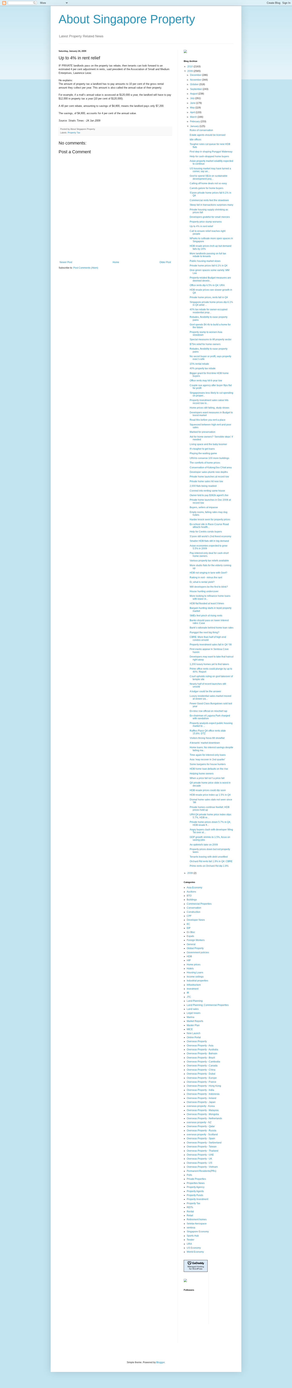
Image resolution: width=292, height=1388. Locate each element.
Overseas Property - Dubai (201, 1073)
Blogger (160, 1362)
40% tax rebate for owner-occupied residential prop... (208, 311)
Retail (190, 1215)
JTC (189, 997)
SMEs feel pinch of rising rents (206, 615)
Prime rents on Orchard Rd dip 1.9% (209, 866)
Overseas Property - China (201, 1069)
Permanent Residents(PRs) (201, 1171)
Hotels (190, 968)
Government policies (198, 952)
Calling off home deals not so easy (208, 183)
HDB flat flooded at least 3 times (207, 603)
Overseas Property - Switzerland (204, 1142)
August (194, 93)
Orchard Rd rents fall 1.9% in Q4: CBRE (211, 861)
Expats (190, 936)
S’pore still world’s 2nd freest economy (210, 536)
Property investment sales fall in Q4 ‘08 (211, 644)
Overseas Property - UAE (200, 1154)
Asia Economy (194, 887)
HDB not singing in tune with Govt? (208, 572)
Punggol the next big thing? (204, 632)
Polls (189, 1175)
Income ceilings (195, 976)
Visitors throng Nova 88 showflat (207, 738)
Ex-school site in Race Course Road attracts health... (209, 525)
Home (116, 262)
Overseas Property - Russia (201, 1130)
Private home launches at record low (209, 476)
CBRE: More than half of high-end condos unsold (208, 638)
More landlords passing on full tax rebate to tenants (208, 255)
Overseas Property (197, 1041)
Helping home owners (202, 773)
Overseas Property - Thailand (202, 1150)
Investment (192, 988)
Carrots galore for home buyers (206, 188)
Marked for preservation (202, 432)
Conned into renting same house (207, 490)
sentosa (191, 1227)
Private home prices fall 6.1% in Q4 (208, 265)
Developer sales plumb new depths (209, 472)
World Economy (195, 1251)
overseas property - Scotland (202, 1134)
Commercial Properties (199, 903)
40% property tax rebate (203, 368)
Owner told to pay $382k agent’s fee (209, 495)
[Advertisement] (115, 250)
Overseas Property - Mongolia (203, 1114)
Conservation (194, 907)
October (194, 84)
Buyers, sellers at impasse (204, 507)
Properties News (196, 1183)
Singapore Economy (198, 1231)
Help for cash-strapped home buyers (209, 156)
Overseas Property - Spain (201, 1138)
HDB (189, 956)
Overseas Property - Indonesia (203, 1094)
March (193, 117)
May (192, 107)
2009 (190, 71)
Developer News (196, 920)
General (191, 944)
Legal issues (193, 1013)
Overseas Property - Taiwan (202, 1146)
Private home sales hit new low (206, 481)
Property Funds (195, 1195)
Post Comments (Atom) (85, 267)
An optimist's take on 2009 (204, 844)
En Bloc (191, 932)
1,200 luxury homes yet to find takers (209, 664)
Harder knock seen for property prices (210, 519)
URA (189, 1243)
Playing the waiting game (203, 453)
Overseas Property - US (199, 1162)
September (196, 89)
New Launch (193, 1033)
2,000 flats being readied (203, 486)
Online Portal (194, 1037)
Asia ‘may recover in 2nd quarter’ (207, 759)
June (193, 103)
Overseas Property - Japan (201, 1102)
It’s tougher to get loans (202, 448)
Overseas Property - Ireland (201, 1098)
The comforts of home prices (205, 462)
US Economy (194, 1247)
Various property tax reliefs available (209, 560)
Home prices (193, 964)
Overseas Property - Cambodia (203, 1061)
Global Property (195, 948)
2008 (190, 873)
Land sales (193, 1009)
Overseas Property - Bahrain (202, 1053)
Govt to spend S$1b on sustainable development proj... (208, 177)
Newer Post (66, 262)
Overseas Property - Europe (202, 1078)
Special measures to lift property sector (210, 339)
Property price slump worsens (206, 221)
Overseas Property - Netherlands (204, 1118)
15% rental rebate (199, 363)
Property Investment (197, 1199)
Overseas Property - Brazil (201, 1057)
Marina (190, 1017)
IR (188, 992)
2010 (190, 66)
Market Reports (195, 1021)
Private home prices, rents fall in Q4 (209, 297)
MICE (190, 1029)
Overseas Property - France (201, 1082)
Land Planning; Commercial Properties (208, 1005)
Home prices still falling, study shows (209, 407)
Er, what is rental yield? (202, 582)
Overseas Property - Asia (200, 1045)
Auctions (191, 891)
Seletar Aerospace (197, 1223)
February (195, 121)
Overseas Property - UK (199, 1158)
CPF (189, 916)
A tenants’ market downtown (205, 742)
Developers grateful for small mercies (210, 217)
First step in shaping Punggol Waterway (211, 151)
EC (188, 924)
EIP (188, 928)
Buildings (192, 899)
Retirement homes (197, 1219)
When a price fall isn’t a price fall (207, 778)
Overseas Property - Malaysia (203, 1110)
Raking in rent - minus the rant (206, 577)
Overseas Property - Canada (202, 1065)
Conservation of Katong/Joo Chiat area (211, 467)
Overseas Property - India (200, 1090)
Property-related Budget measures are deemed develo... (210, 279)
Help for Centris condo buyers (206, 531)
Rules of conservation (201, 130)
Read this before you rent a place (207, 419)
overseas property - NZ (199, 1122)
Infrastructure (194, 984)
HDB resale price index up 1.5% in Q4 (210, 794)
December (196, 75)
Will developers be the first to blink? (209, 586)
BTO (189, 895)
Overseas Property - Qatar (201, 1126)
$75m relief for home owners (205, 344)
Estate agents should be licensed (207, 135)
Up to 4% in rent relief (201, 226)
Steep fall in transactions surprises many (211, 204)
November (196, 79)
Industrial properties (197, 980)
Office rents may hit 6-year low (206, 380)
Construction (193, 912)
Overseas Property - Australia (202, 1049)
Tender (190, 1239)
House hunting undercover (204, 591)
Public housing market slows (205, 261)
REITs (190, 1207)
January (194, 126)
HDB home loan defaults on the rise (209, 768)
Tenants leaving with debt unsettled (209, 856)
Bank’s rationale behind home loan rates (211, 627)
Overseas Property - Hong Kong (204, 1085)
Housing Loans (195, 972)
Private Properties (196, 1179)
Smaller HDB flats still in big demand (209, 541)
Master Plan (193, 1025)
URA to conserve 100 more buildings (209, 458)
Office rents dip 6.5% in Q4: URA (207, 285)
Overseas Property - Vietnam (202, 1166)
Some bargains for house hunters (208, 764)
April (193, 112)
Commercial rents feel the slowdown (209, 200)
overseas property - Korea (201, 1106)
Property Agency (195, 1187)
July (192, 98)
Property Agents (195, 1191)
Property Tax (74, 132)
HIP (189, 960)
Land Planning (195, 1001)
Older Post (165, 262)
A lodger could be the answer (205, 691)
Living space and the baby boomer (208, 444)
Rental (190, 1211)
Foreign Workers (196, 940)
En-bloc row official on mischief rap (208, 711)
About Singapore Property (127, 19)
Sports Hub (193, 1235)
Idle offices (195, 139)
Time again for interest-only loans (208, 755)
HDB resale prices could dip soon (208, 790)
